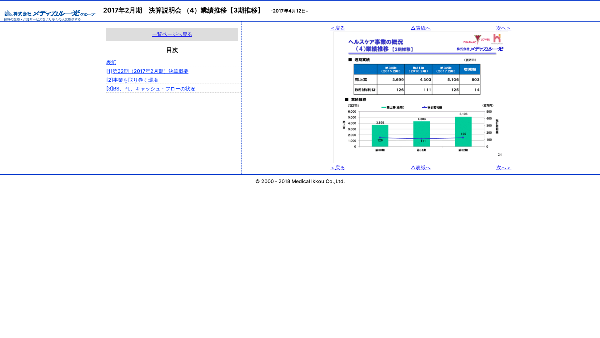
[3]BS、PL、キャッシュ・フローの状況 (150, 88)
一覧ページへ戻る (172, 34)
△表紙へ (421, 28)
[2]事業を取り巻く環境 (132, 80)
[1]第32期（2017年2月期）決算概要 (147, 71)
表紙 (111, 62)
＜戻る (337, 28)
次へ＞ (503, 28)
